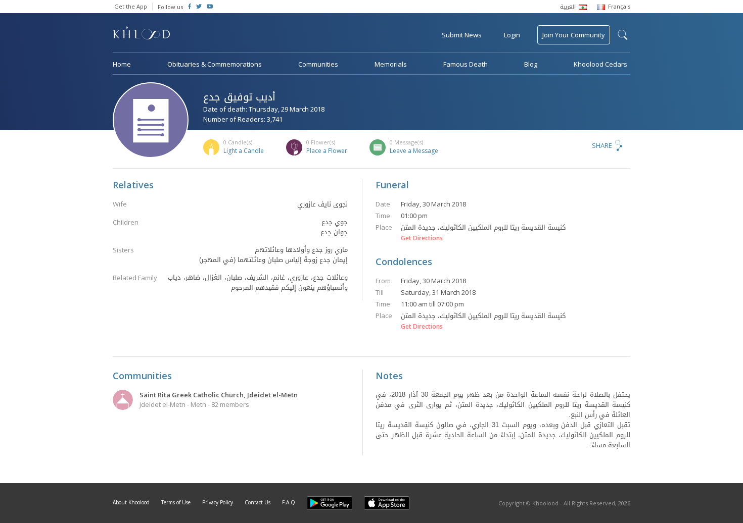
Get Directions (422, 238)
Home (122, 64)
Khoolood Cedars (600, 64)
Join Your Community (573, 34)
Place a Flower (326, 150)
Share (602, 145)
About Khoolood (131, 502)
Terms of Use (176, 502)
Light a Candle (243, 150)
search (623, 35)
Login (512, 34)
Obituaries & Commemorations (214, 64)
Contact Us (257, 502)
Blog (530, 64)
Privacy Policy (217, 502)
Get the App (130, 6)
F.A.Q (288, 502)
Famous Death (465, 64)
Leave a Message (414, 150)
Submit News (462, 34)
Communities (318, 64)
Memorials (391, 64)
